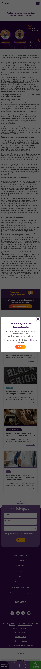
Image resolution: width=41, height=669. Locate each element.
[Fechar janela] (38, 319)
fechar (20, 347)
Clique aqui (33, 340)
